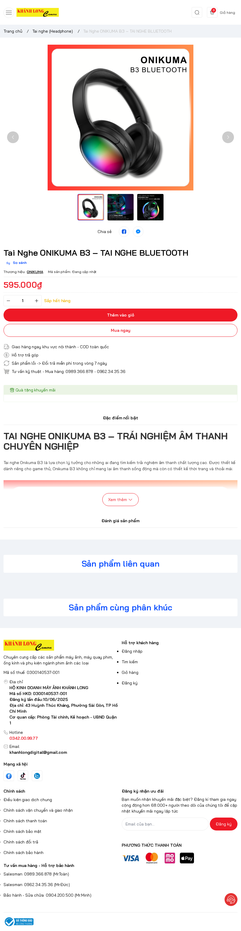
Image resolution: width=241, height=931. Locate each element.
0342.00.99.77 (23, 738)
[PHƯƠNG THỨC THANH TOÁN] (179, 858)
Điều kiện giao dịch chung (28, 799)
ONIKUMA (35, 271)
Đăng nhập (132, 651)
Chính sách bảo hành (23, 852)
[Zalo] (37, 776)
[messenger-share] (138, 231)
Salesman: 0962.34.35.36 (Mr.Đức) (37, 884)
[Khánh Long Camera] (37, 12)
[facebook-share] (124, 231)
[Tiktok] (23, 776)
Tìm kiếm (130, 661)
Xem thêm (117, 499)
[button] (13, 137)
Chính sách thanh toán (25, 820)
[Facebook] (9, 776)
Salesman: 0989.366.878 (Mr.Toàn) (36, 874)
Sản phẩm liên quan (121, 563)
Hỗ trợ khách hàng (140, 642)
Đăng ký (130, 683)
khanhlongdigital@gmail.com (38, 752)
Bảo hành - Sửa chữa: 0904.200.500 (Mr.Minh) (47, 895)
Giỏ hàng (130, 672)
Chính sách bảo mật (22, 831)
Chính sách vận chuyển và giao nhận (38, 810)
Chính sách (14, 791)
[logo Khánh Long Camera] (61, 645)
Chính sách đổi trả (21, 842)
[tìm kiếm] (197, 12)
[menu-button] (9, 12)
